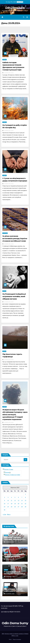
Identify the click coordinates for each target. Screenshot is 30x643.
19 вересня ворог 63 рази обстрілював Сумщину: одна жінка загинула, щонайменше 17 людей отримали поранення (14, 414)
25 (11, 506)
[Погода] (7, 472)
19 (15, 503)
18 (11, 503)
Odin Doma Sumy (15, 7)
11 (11, 500)
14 (22, 500)
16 (4, 503)
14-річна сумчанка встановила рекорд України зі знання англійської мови (14, 238)
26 (15, 506)
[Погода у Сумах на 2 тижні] (12, 474)
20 (18, 503)
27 (18, 506)
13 (18, 500)
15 (25, 500)
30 (4, 510)
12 (15, 500)
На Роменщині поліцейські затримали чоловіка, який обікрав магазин (14, 296)
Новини (4, 59)
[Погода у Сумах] (8, 469)
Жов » (9, 514)
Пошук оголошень (17, 639)
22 (25, 503)
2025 (3, 633)
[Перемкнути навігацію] (27, 17)
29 (25, 506)
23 (4, 506)
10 (8, 500)
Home (10, 639)
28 (22, 506)
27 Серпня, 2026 (9, 542)
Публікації (5, 233)
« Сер (4, 514)
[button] (23, 17)
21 (22, 503)
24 (8, 506)
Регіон (4, 351)
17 (8, 503)
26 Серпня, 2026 (9, 576)
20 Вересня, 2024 (9, 72)
